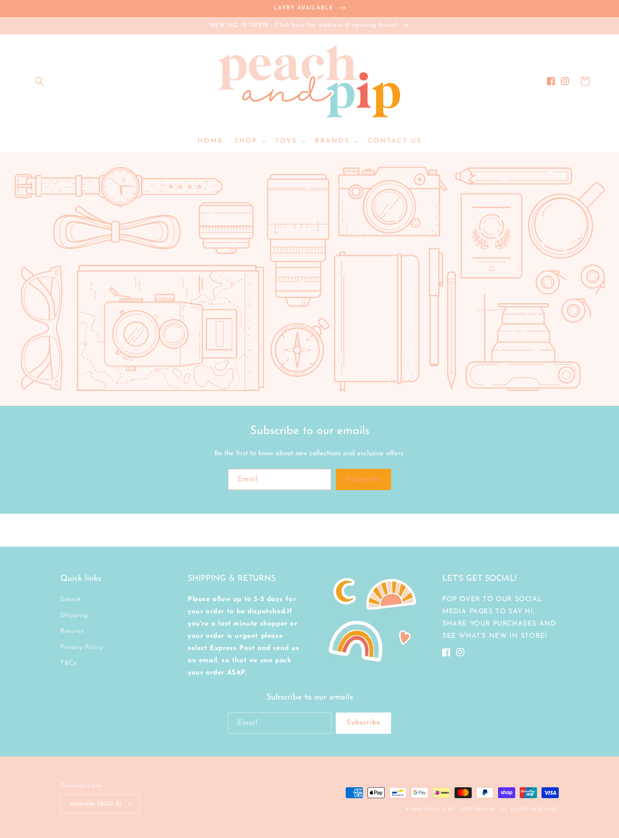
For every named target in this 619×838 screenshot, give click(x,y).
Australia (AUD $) (95, 804)
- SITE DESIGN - (477, 809)
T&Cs (68, 663)
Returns (72, 631)
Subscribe (364, 479)
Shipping (74, 615)
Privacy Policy (81, 647)
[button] (39, 81)
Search (70, 599)
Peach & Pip (439, 809)
